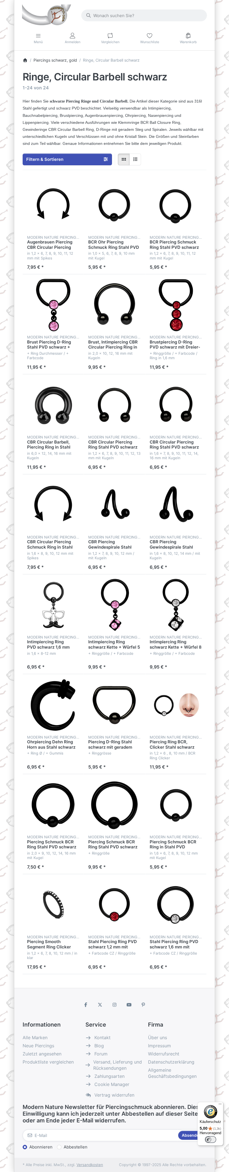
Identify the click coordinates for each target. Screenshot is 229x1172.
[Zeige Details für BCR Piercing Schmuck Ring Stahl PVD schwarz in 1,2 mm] (176, 205)
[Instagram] (114, 1005)
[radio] (124, 159)
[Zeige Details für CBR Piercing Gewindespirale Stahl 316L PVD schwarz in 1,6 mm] (176, 505)
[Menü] (220, 1105)
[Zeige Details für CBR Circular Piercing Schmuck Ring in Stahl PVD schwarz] (53, 505)
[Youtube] (129, 1005)
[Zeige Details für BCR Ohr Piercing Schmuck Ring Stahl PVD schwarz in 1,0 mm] (114, 205)
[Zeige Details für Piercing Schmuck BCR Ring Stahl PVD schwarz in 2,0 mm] (53, 805)
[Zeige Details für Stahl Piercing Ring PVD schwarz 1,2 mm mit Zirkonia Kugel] (114, 905)
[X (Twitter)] (100, 1005)
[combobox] (144, 15)
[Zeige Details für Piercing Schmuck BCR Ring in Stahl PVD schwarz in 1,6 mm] (176, 805)
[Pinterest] (143, 1005)
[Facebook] (86, 1005)
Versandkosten (90, 1164)
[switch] (210, 1139)
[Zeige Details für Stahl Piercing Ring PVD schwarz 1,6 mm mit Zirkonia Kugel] (176, 905)
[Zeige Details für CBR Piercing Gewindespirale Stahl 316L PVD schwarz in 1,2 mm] (114, 505)
